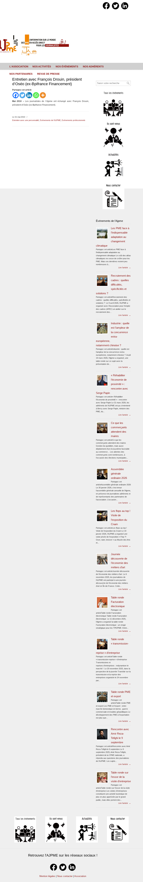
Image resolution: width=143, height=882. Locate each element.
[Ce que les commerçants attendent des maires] (102, 428)
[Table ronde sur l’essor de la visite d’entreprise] (102, 777)
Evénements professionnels (73, 120)
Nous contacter (65, 876)
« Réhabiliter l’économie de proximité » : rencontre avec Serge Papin (112, 384)
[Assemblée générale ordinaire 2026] (102, 474)
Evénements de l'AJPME (50, 120)
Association (80, 876)
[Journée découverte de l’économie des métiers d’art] (102, 559)
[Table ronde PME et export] (102, 697)
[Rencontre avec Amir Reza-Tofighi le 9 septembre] (102, 734)
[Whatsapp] (36, 95)
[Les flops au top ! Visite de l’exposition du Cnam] (102, 516)
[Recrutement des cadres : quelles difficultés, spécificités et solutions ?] (102, 280)
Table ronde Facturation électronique (118, 602)
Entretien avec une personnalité (25, 120)
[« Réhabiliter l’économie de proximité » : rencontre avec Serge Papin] (102, 380)
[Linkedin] (29, 95)
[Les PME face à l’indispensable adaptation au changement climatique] (102, 233)
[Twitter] (22, 95)
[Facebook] (16, 95)
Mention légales (47, 876)
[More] (43, 95)
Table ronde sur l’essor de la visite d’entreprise (121, 777)
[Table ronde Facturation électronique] (102, 602)
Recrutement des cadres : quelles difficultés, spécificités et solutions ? (113, 284)
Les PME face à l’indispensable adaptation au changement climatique (112, 237)
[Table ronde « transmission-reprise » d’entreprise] (102, 644)
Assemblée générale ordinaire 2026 (119, 473)
